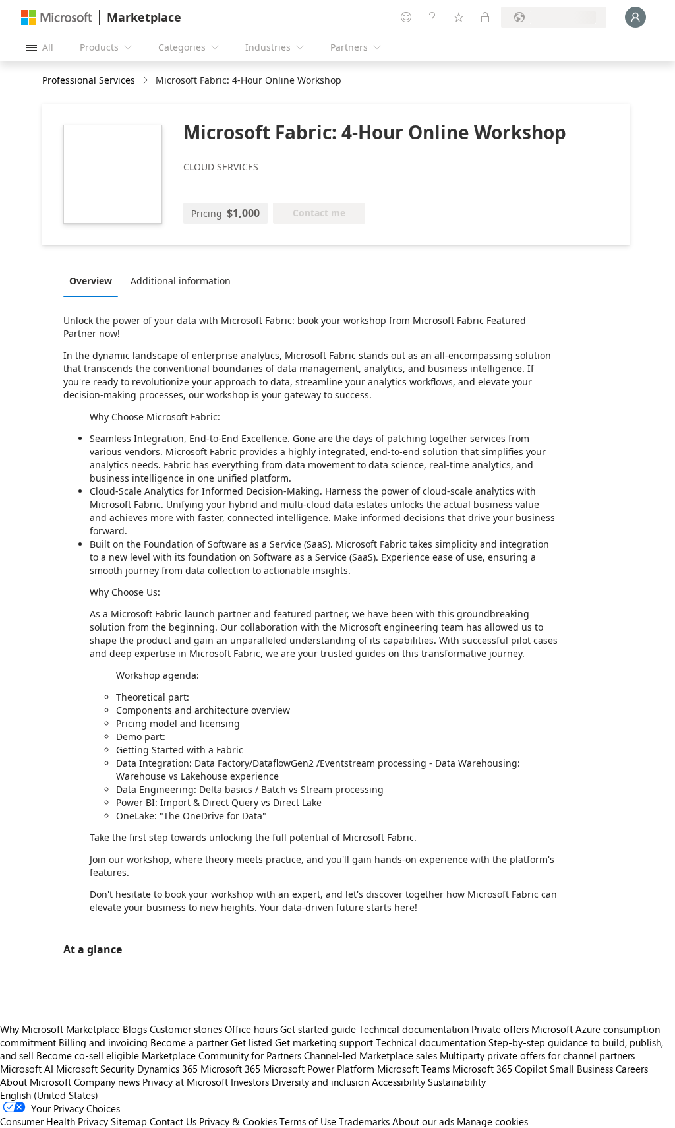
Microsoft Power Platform (318, 1068)
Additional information (181, 280)
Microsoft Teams (413, 1068)
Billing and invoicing (103, 1042)
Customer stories (186, 1029)
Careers (632, 1068)
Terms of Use (307, 1121)
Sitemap (129, 1121)
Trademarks (364, 1121)
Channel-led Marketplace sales (370, 1055)
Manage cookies (492, 1121)
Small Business (581, 1068)
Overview (90, 280)
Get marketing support (324, 1042)
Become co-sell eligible (87, 1055)
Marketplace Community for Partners (221, 1055)
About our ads (423, 1121)
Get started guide (318, 1029)
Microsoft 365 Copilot (499, 1068)
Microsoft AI (26, 1068)
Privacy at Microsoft (185, 1081)
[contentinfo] (147, 81)
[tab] (94, 280)
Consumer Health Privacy (54, 1121)
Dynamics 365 (167, 1068)
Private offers (500, 1029)
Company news (107, 1081)
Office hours (251, 1029)
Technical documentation (414, 1029)
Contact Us (173, 1121)
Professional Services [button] (88, 80)
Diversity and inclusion (320, 1081)
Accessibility (398, 1081)
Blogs (135, 1029)
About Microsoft (35, 1081)
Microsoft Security (95, 1068)
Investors (250, 1081)
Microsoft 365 (230, 1068)
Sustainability (457, 1081)
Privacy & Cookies (238, 1121)
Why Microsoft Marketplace (60, 1029)
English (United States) (49, 1095)
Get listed (251, 1042)
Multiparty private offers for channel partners (537, 1055)
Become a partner (189, 1042)
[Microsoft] (56, 17)
